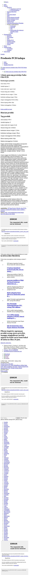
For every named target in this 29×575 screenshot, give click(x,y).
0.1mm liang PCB (5, 365)
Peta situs (10, 363)
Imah (5, 4)
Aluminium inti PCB (15, 9)
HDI (8, 16)
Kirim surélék (4, 371)
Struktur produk (11, 41)
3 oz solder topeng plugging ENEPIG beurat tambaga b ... (15, 316)
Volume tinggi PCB (23, 366)
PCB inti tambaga (14, 10)
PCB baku (13, 26)
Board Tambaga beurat (13, 19)
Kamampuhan (7, 34)
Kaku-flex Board (11, 14)
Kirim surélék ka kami (6, 109)
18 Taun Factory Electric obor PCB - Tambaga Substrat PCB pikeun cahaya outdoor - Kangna (14, 210)
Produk (6, 6)
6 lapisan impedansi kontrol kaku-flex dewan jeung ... (15, 269)
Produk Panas (4, 363)
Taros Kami (7, 51)
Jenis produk (10, 43)
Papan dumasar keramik (13, 17)
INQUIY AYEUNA (6, 343)
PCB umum (10, 37)
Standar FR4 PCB (11, 11)
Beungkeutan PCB (5, 368)
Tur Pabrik (9, 48)
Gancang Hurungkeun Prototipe (15, 23)
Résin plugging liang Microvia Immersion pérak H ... (16, 294)
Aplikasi (9, 50)
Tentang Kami (7, 47)
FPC (8, 13)
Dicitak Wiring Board (16, 368)
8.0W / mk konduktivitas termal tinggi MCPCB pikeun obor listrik (12, 213)
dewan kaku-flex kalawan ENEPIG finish (16, 31)
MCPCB (9, 7)
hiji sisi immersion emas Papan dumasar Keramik (15, 326)
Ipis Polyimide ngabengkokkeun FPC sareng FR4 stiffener (14, 305)
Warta (5, 46)
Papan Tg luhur (11, 20)
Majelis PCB (10, 21)
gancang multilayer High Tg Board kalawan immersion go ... (15, 282)
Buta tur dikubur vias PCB (10, 366)
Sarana (9, 44)
